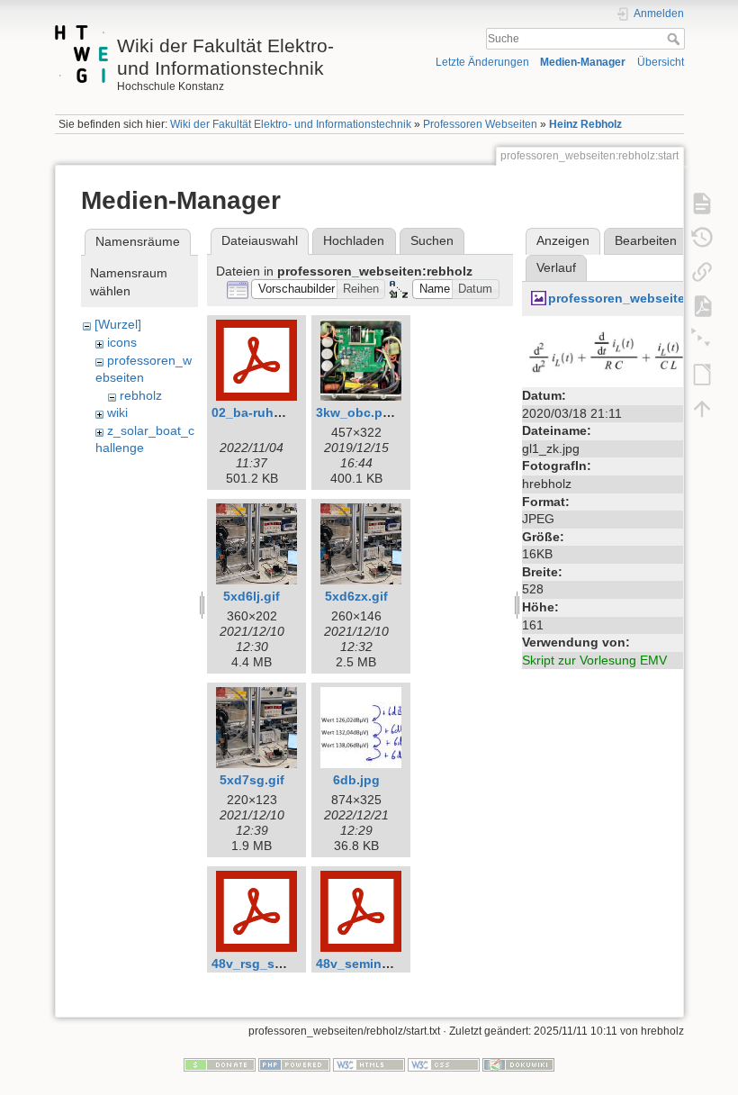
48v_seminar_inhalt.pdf (388, 963)
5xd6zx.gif (356, 596)
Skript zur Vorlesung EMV (594, 660)
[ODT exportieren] (702, 374)
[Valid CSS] (444, 1063)
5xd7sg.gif (252, 780)
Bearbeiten (646, 240)
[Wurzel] (117, 324)
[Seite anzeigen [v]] (702, 203)
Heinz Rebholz (585, 124)
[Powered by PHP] (294, 1063)
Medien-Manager (583, 62)
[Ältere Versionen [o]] (702, 237)
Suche (675, 38)
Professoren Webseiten (480, 124)
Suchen (432, 240)
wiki (117, 412)
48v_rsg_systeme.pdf (277, 963)
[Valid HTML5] (369, 1063)
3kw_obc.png (357, 412)
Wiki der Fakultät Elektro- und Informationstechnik (290, 124)
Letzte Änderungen (482, 62)
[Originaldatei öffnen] (616, 353)
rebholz (141, 395)
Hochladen (353, 240)
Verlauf (556, 267)
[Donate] (220, 1063)
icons (122, 342)
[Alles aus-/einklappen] (702, 339)
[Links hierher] (702, 271)
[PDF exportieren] (702, 305)
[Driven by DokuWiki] (518, 1063)
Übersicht (660, 62)
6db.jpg (356, 780)
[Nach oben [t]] (702, 408)
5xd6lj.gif (251, 596)
